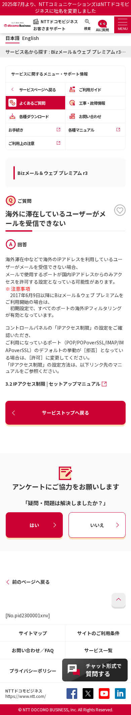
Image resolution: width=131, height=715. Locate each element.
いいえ (97, 524)
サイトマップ (33, 633)
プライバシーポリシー (32, 670)
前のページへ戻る (31, 581)
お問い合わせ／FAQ (33, 650)
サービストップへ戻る (65, 412)
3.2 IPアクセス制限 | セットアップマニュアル (52, 383)
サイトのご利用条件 (98, 633)
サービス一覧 (98, 650)
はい (34, 524)
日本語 (12, 38)
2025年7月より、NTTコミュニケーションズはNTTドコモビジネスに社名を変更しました (65, 7)
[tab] (122, 24)
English (30, 38)
